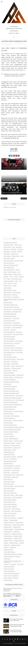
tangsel (6, 547)
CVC (5, 279)
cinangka (6, 276)
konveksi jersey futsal (9, 395)
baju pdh (14, 251)
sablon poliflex (19, 495)
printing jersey (14, 472)
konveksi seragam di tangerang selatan (14, 427)
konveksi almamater (9, 373)
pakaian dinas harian (9, 454)
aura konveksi (7, 247)
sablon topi (7, 511)
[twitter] (10, 639)
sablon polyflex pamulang (10, 504)
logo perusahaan (15, 445)
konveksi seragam (8, 423)
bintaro (18, 270)
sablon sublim (7, 509)
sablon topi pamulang (9, 516)
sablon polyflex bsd (17, 497)
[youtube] (23, 639)
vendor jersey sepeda (9, 571)
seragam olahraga (19, 529)
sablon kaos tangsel (9, 495)
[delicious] (15, 639)
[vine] (7, 639)
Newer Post (4, 198)
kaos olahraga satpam (16, 350)
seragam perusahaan (16, 534)
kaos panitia (20, 352)
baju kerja (20, 249)
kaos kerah (17, 343)
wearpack (15, 578)
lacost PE (18, 443)
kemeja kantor (19, 366)
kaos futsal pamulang (9, 336)
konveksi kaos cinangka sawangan (12, 398)
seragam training (8, 540)
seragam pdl (7, 534)
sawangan (20, 518)
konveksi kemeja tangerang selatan (13, 404)
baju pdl (20, 251)
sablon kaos (15, 477)
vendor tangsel (8, 578)
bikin (22, 256)
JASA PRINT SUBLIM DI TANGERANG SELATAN (10, 180)
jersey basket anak (16, 311)
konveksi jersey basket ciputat (11, 393)
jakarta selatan (7, 288)
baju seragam (7, 256)
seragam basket (14, 520)
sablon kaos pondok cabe (10, 493)
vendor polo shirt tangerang (11, 575)
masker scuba (16, 447)
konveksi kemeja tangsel (10, 407)
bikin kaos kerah (19, 261)
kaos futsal (19, 332)
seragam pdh (16, 531)
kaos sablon (7, 361)
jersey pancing (16, 323)
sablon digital (7, 477)
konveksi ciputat (18, 377)
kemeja (13, 366)
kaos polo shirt (7, 355)
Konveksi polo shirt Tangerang (11, 416)
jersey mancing (7, 323)
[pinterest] (14, 641)
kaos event (13, 330)
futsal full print (7, 285)
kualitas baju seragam (9, 443)
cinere (11, 276)
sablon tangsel (16, 509)
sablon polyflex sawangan (10, 506)
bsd (19, 272)
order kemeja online (9, 452)
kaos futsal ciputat (18, 334)
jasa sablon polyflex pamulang (11, 307)
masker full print (8, 447)
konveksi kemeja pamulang (10, 402)
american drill (18, 245)
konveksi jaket (7, 384)
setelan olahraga (13, 543)
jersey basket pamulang (10, 316)
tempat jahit (7, 559)
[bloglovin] (18, 639)
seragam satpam (8, 536)
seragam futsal (7, 525)
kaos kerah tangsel (9, 348)
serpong (6, 543)
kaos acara (6, 330)
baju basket (19, 247)
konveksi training (18, 441)
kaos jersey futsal (8, 343)
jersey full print (7, 318)
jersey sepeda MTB (16, 327)
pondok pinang (15, 470)
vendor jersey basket (9, 566)
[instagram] (14, 37)
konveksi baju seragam (9, 375)
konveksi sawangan (18, 420)
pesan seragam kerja (9, 466)
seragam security (17, 536)
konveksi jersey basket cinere (11, 391)
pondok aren (16, 468)
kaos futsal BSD (8, 334)
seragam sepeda (8, 538)
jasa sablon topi (8, 309)
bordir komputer (12, 272)
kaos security (7, 364)
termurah (6, 564)
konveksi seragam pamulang (11, 432)
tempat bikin (12, 547)
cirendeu (21, 276)
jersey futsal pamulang (9, 321)
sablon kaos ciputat (9, 484)
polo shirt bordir (8, 468)
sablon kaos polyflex (9, 491)
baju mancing (7, 251)
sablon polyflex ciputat (9, 502)
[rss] (13, 639)
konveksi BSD (20, 375)
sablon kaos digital (8, 486)
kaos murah (7, 350)
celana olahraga (8, 274)
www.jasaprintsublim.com (11, 138)
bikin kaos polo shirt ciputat (11, 265)
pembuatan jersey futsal (10, 461)
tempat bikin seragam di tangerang (13, 554)
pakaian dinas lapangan (10, 457)
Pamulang (18, 43)
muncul (14, 450)
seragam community (9, 522)
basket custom (15, 256)
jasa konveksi (15, 297)
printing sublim (19, 475)
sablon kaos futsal (19, 486)
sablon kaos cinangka (9, 481)
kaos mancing (18, 348)
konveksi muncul (8, 411)
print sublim (7, 472)
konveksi (15, 370)
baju (13, 247)
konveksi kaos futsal (9, 400)
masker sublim (7, 450)
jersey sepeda (7, 327)
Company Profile (6, 590)
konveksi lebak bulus (9, 409)
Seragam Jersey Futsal (18, 525)
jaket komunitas (8, 292)
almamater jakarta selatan (10, 242)
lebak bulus (7, 445)
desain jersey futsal (17, 279)
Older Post (23, 198)
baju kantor (13, 249)
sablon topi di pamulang (10, 513)
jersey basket (7, 311)
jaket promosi (7, 295)
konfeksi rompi (7, 370)
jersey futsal (16, 318)
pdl (8, 459)
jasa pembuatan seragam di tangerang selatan (13, 300)
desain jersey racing (9, 281)
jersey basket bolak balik (10, 314)
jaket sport (14, 295)
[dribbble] (5, 639)
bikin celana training (9, 258)
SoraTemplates (10, 643)
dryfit (5, 283)
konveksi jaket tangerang (10, 386)
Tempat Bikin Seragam (9, 552)
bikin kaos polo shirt (9, 263)
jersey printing (13, 43)
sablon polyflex (7, 497)
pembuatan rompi (8, 463)
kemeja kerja (7, 368)
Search (18, 595)
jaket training (7, 297)
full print (10, 283)
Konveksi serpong (8, 434)
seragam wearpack (19, 540)
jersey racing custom (17, 325)
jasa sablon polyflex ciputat (10, 305)
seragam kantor (8, 527)
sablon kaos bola (8, 479)
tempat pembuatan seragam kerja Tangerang (12, 561)
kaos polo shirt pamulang (10, 357)
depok (8, 279)
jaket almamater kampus (10, 290)
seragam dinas (19, 522)
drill (20, 281)
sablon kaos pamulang (9, 488)
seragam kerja (16, 527)
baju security (14, 254)
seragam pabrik (8, 531)
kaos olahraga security (9, 352)
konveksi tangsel (8, 441)
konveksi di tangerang (9, 379)
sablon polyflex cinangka (10, 500)
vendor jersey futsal (9, 569)
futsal (15, 283)
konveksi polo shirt (8, 413)
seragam (6, 520)
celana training (17, 274)
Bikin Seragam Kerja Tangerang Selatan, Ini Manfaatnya (11, 167)
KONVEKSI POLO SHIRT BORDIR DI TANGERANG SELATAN (12, 192)
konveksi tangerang (9, 436)
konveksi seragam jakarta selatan (12, 429)
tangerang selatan (8, 45)
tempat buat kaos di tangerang (12, 556)
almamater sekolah (8, 245)
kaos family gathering (9, 332)
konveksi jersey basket (9, 389)
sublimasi (21, 543)
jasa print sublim (6, 43)
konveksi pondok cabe (9, 418)
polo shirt (18, 466)
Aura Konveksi (23, 643)
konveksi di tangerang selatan (11, 382)
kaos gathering (19, 341)
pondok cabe (7, 470)
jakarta (14, 285)
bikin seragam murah (9, 270)
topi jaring (13, 564)
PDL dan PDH (13, 459)
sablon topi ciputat (16, 511)
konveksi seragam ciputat (10, 425)
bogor (5, 272)
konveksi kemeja (19, 400)
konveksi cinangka (8, 377)
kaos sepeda (15, 364)
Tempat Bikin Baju (8, 550)
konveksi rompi (8, 420)
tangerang (6, 545)
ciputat (16, 276)
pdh (5, 459)
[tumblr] (20, 639)
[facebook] (2, 639)
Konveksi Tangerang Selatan (11, 438)
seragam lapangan (8, 529)
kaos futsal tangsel (9, 341)
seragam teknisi (17, 538)
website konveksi (8, 580)
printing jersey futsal (9, 475)
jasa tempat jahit (17, 309)
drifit (16, 281)
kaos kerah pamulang (9, 345)
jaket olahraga (16, 292)
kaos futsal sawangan (9, 339)
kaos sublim (7, 366)
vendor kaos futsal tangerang (11, 573)
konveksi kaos (19, 395)
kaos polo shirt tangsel (9, 359)
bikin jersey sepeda (8, 261)
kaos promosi (20, 359)
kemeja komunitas (16, 368)
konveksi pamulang (18, 411)
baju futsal (6, 249)
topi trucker (20, 564)
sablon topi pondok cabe (10, 518)
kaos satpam (14, 361)
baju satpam (7, 254)
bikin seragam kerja (9, 267)
